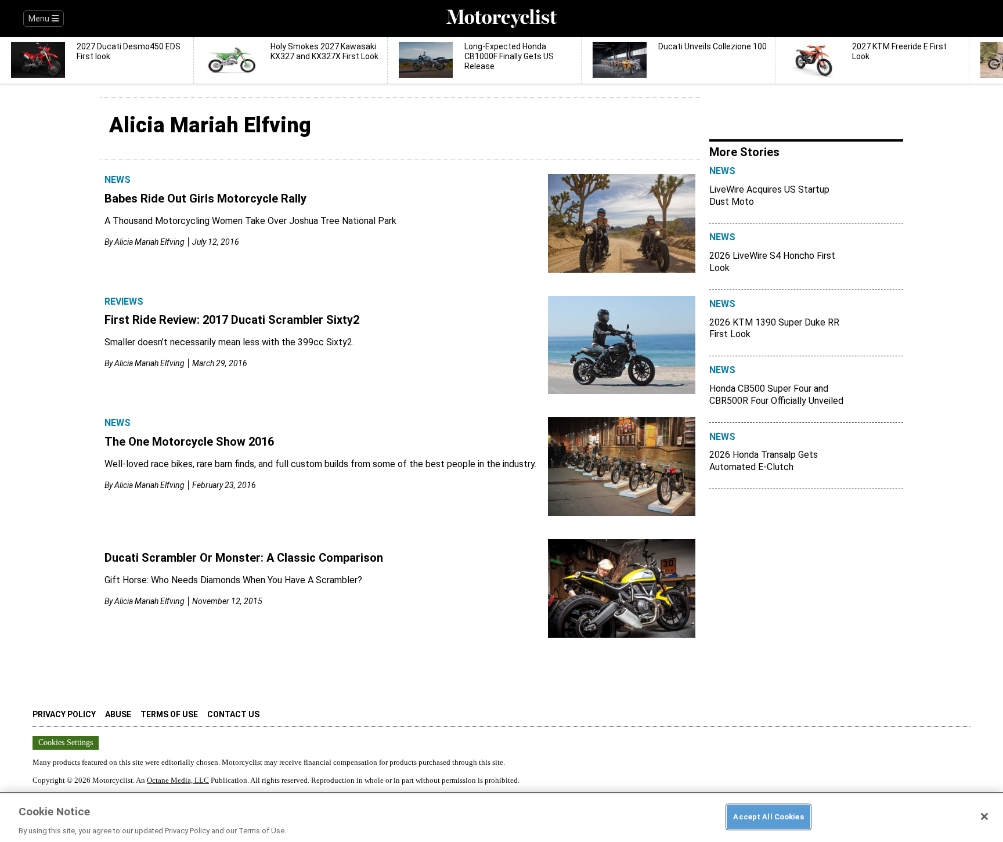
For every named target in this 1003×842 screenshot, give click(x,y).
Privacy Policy (64, 714)
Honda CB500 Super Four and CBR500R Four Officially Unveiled (776, 394)
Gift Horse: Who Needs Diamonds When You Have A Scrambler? (233, 580)
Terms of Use (169, 714)
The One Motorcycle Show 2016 (189, 442)
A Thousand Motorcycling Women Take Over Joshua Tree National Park (250, 220)
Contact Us (233, 714)
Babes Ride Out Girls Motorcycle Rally (205, 198)
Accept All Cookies (768, 816)
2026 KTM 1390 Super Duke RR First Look (774, 328)
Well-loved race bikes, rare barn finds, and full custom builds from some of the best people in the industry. (320, 463)
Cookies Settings (65, 742)
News (117, 179)
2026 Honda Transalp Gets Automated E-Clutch (763, 460)
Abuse (118, 714)
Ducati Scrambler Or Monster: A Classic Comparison (243, 558)
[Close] (984, 816)
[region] (501, 817)
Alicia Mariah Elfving (149, 242)
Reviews (123, 301)
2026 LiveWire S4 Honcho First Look (772, 261)
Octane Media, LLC (178, 780)
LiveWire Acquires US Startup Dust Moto (769, 195)
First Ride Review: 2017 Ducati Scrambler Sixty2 (231, 320)
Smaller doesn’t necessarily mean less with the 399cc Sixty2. (229, 342)
